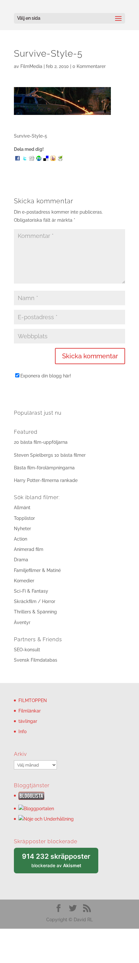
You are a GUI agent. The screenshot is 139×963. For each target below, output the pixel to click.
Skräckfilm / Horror (34, 601)
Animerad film (28, 549)
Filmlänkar (29, 710)
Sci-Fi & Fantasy (31, 591)
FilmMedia (31, 66)
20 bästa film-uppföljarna (41, 442)
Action (20, 539)
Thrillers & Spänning (35, 611)
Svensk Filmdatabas (35, 660)
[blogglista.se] (31, 798)
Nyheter (22, 528)
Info (22, 731)
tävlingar (27, 721)
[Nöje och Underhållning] (46, 819)
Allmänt (22, 507)
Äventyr (22, 622)
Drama (21, 559)
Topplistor (24, 518)
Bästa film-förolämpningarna (44, 467)
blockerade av (60, 862)
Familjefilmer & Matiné (37, 570)
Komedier (24, 580)
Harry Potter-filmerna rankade (46, 480)
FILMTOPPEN (32, 700)
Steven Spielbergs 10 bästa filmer (50, 455)
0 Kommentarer (89, 66)
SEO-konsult (27, 649)
